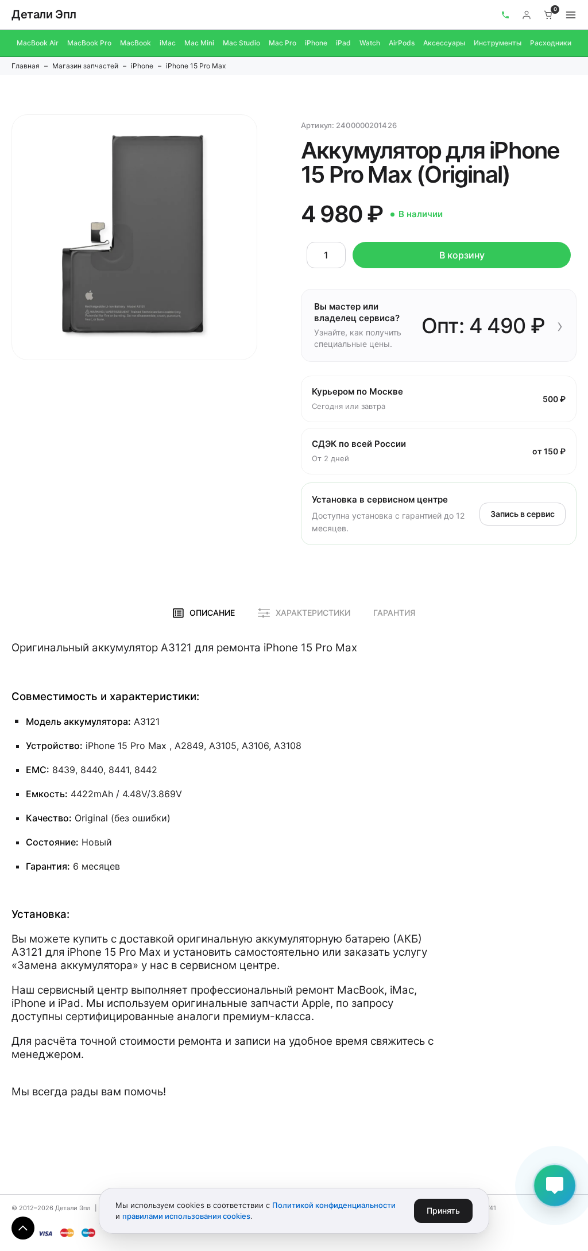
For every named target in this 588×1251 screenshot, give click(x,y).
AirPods (402, 42)
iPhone (316, 42)
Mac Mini (199, 42)
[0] (548, 15)
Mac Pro (282, 42)
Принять (443, 1210)
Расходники (550, 42)
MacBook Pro (89, 42)
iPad (343, 42)
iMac (168, 42)
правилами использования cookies (186, 1216)
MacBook (135, 42)
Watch (369, 42)
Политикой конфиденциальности (334, 1205)
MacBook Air (38, 42)
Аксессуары (444, 42)
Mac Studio (241, 42)
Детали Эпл (43, 14)
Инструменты (497, 42)
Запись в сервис (522, 514)
